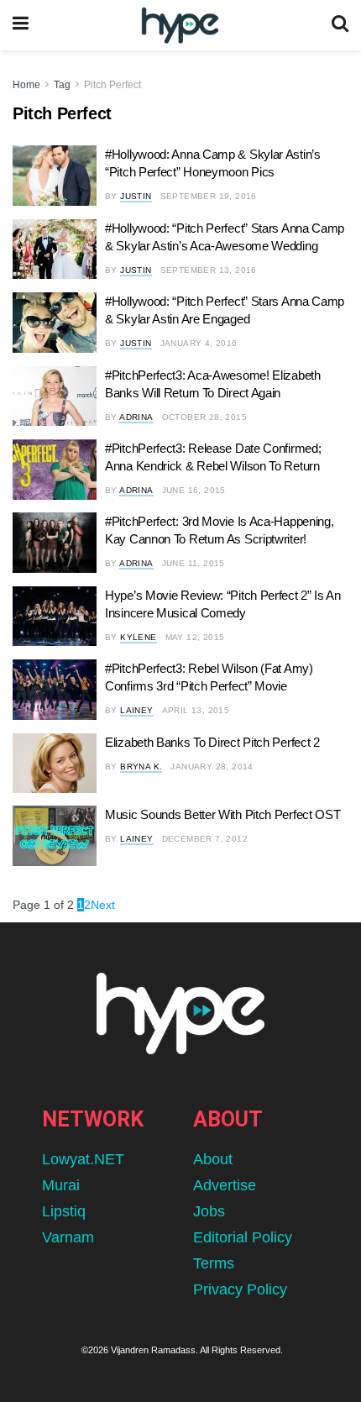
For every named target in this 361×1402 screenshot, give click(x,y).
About (213, 1159)
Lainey (136, 710)
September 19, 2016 (208, 196)
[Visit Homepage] (180, 26)
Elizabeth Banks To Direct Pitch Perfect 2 (212, 742)
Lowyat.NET (83, 1159)
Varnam (68, 1237)
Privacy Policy (240, 1289)
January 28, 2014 (211, 766)
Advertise (224, 1185)
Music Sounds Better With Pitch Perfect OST (222, 814)
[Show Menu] (21, 25)
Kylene (138, 637)
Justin (135, 196)
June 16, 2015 (194, 490)
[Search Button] (340, 25)
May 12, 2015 (195, 637)
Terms (213, 1263)
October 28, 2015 (204, 417)
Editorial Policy (242, 1237)
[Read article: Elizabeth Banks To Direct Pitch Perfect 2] (55, 763)
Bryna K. (141, 766)
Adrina (136, 417)
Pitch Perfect (112, 85)
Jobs (209, 1211)
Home (26, 85)
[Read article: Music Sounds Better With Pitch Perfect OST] (55, 836)
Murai (61, 1185)
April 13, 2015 (196, 710)
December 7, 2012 (205, 838)
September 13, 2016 (208, 270)
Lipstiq (64, 1211)
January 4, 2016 (199, 343)
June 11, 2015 (193, 563)
